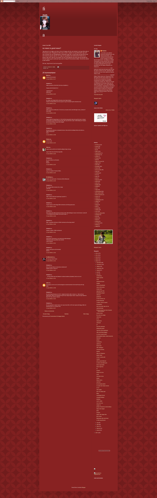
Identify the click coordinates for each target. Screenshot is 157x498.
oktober (98, 266)
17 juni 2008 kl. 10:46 (51, 113)
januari (98, 430)
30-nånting (48, 177)
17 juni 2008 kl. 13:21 (51, 232)
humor (96, 168)
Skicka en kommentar (49, 311)
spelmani (98, 382)
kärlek (96, 181)
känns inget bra (99, 366)
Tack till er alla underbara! (102, 330)
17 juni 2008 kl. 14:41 (51, 278)
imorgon (98, 412)
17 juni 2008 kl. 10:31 (51, 103)
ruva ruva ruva (99, 403)
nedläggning (98, 199)
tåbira (97, 393)
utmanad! (98, 322)
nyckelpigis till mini (100, 395)
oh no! (97, 387)
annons (97, 146)
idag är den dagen (100, 408)
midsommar (99, 320)
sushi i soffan (99, 401)
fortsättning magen (100, 293)
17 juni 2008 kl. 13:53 (51, 252)
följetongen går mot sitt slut (102, 418)
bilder (96, 151)
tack (96, 216)
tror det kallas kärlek (100, 384)
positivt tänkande (100, 300)
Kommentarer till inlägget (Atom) (57, 316)
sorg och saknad (99, 213)
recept (96, 208)
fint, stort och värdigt (100, 315)
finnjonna (45, 21)
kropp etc (97, 179)
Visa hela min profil (98, 94)
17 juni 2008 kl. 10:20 (51, 94)
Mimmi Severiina (99, 194)
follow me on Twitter (110, 110)
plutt (96, 206)
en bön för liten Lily (100, 298)
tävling (96, 224)
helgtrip (98, 283)
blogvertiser (97, 154)
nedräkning (99, 341)
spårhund (98, 343)
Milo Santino (98, 193)
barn (96, 148)
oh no (97, 319)
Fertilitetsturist (49, 257)
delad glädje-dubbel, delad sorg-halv (104, 336)
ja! (97, 324)
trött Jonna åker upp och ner (102, 306)
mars (98, 426)
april (98, 424)
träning (96, 221)
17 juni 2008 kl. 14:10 (51, 260)
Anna (47, 147)
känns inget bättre (100, 364)
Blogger (83, 487)
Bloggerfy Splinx (97, 98)
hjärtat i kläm (99, 355)
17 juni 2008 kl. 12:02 (51, 206)
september (99, 268)
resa (96, 211)
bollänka (98, 399)
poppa (97, 378)
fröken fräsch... (99, 380)
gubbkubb (98, 296)
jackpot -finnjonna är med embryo (103, 406)
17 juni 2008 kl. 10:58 (51, 134)
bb (95, 149)
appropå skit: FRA (100, 291)
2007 (97, 432)
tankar (96, 218)
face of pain (99, 416)
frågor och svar (98, 161)
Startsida (66, 314)
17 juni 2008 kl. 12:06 (51, 216)
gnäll (96, 164)
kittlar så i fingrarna (100, 353)
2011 (97, 255)
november (99, 264)
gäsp (97, 410)
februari (98, 428)
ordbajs (97, 201)
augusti (98, 270)
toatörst (98, 351)
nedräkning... (99, 275)
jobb (96, 176)
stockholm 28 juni (100, 281)
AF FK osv (97, 144)
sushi (97, 279)
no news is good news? (101, 334)
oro (96, 203)
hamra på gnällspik (100, 285)
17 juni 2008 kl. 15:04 (51, 298)
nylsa (47, 282)
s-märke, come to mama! (101, 302)
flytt (96, 159)
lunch (97, 374)
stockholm (97, 214)
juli (97, 272)
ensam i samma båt (100, 357)
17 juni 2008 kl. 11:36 (51, 172)
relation (97, 209)
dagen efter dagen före (101, 414)
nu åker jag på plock (100, 420)
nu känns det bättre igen (101, 362)
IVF (47, 68)
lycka (96, 183)
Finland (97, 158)
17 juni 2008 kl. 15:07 (51, 308)
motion (96, 198)
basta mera (98, 345)
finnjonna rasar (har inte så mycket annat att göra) (104, 311)
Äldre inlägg (86, 314)
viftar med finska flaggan (101, 332)
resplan (98, 359)
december (99, 262)
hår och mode (98, 169)
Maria (47, 75)
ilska (96, 171)
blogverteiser (98, 153)
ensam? (98, 370)
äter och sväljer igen (100, 391)
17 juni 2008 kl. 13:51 (51, 243)
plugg (96, 204)
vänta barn (98, 317)
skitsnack (98, 294)
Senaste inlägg (46, 314)
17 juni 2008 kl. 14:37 (51, 270)
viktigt (96, 226)
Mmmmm (98, 338)
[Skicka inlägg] (58, 66)
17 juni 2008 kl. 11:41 (51, 190)
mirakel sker (99, 289)
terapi (96, 219)
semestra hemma (100, 349)
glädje (96, 163)
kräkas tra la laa (100, 372)
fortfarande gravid (100, 328)
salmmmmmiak (99, 308)
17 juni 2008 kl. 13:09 (51, 224)
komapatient (99, 304)
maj (98, 422)
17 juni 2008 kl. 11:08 (51, 153)
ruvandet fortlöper (100, 397)
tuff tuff (97, 340)
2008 (97, 260)
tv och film (97, 223)
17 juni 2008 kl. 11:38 (51, 180)
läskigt (96, 186)
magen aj (98, 405)
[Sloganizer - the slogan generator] (98, 474)
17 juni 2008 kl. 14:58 (51, 287)
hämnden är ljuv (100, 376)
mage (96, 189)
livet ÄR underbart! (100, 326)
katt (96, 178)
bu (97, 368)
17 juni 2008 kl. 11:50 (51, 198)
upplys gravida (99, 277)
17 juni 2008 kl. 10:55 (51, 123)
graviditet (97, 166)
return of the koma (100, 287)
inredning (97, 173)
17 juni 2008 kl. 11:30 (51, 164)
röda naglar (99, 389)
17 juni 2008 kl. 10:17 (51, 79)
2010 (97, 257)
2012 (97, 253)
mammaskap (98, 191)
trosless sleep (99, 313)
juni (98, 274)
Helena (47, 139)
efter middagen (99, 347)
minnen (97, 196)
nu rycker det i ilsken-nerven (102, 385)
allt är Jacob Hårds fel (101, 361)
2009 (97, 259)
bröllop (96, 156)
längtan (97, 184)
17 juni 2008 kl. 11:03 (51, 142)
